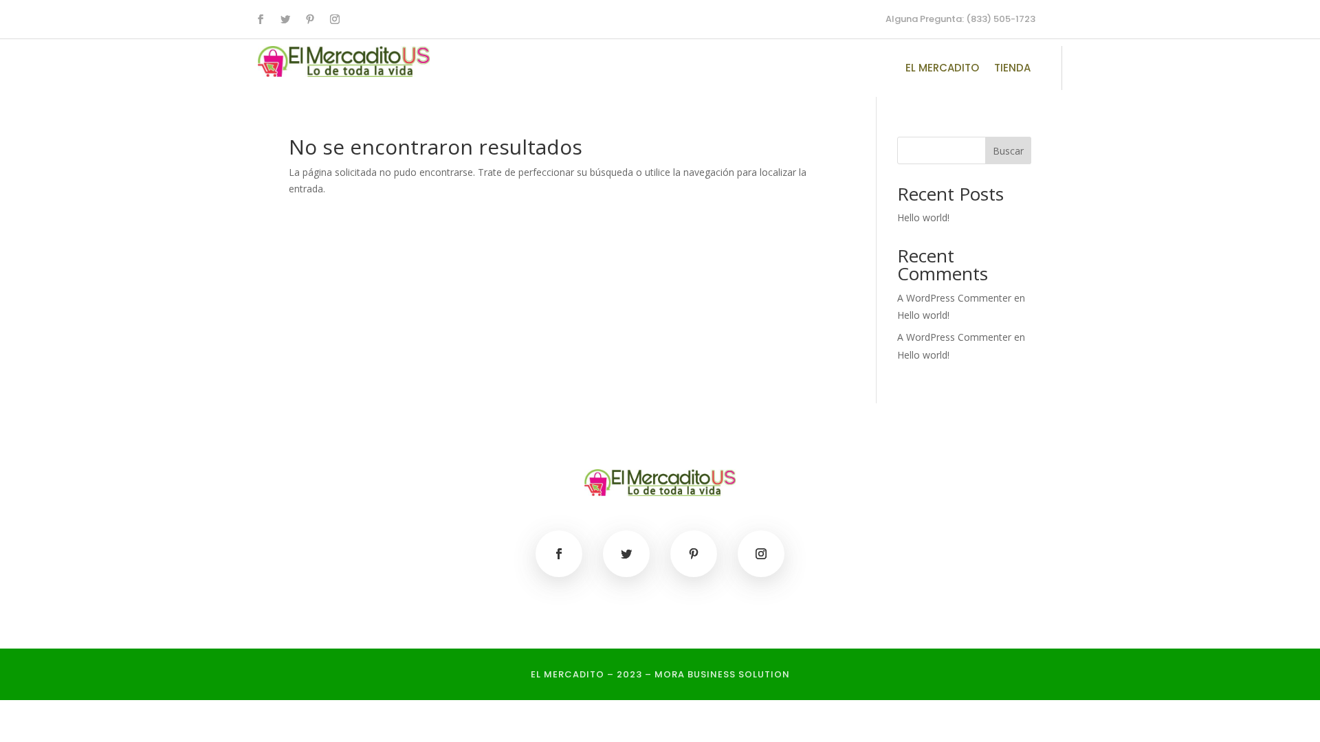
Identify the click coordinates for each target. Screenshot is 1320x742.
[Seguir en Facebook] (260, 19)
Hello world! (923, 217)
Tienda (1012, 69)
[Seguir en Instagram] (334, 19)
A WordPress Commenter (954, 337)
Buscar (1008, 150)
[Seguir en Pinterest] (310, 19)
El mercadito (942, 69)
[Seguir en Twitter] (285, 19)
